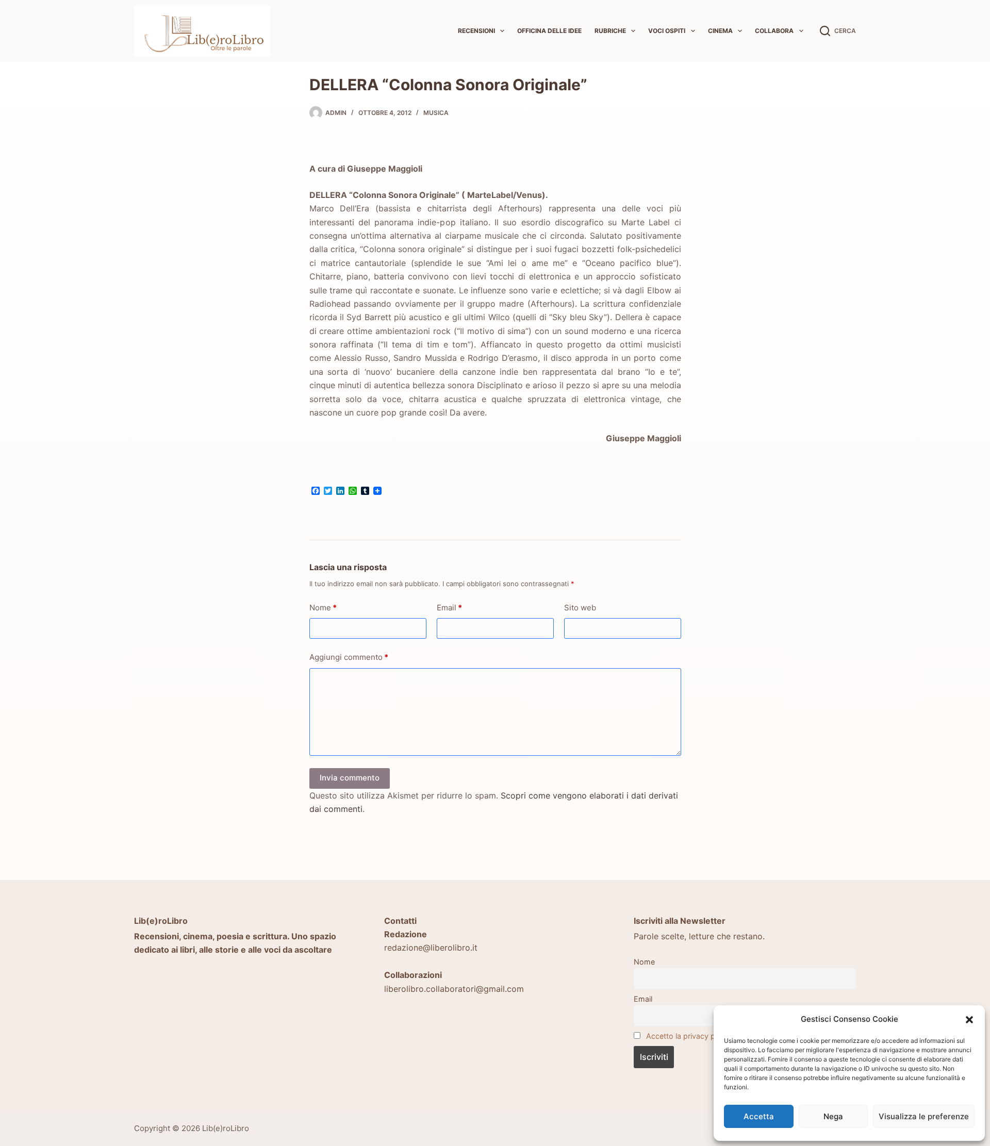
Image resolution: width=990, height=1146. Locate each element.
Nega (833, 1116)
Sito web (580, 607)
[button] (969, 1020)
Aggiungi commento (348, 657)
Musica (436, 113)
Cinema (720, 31)
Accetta (759, 1116)
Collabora (774, 31)
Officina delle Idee (549, 31)
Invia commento (350, 778)
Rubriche (610, 31)
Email (449, 607)
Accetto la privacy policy (688, 1036)
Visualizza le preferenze (924, 1116)
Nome (323, 607)
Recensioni (476, 31)
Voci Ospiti (666, 31)
